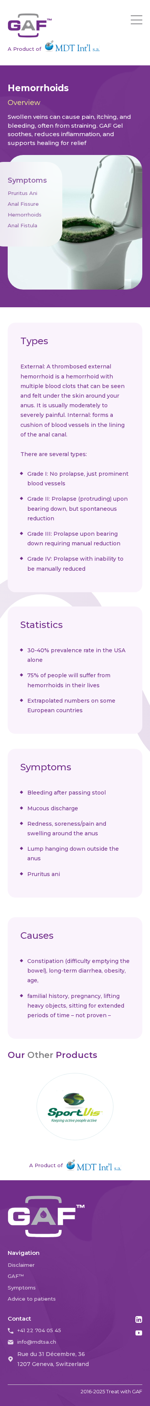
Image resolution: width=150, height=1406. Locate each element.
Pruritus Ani (22, 193)
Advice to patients (32, 1299)
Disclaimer (21, 1265)
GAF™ (16, 1276)
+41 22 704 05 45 (39, 1330)
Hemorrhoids (25, 215)
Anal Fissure (23, 204)
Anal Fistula (22, 225)
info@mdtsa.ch (36, 1342)
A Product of (24, 49)
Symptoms (22, 1287)
